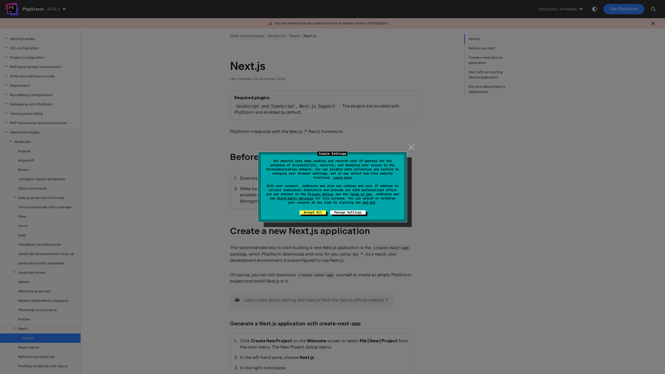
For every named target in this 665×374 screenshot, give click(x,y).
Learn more (343, 178)
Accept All (313, 212)
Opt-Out (369, 203)
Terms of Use (361, 194)
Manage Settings (348, 212)
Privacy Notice (320, 194)
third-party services (295, 198)
